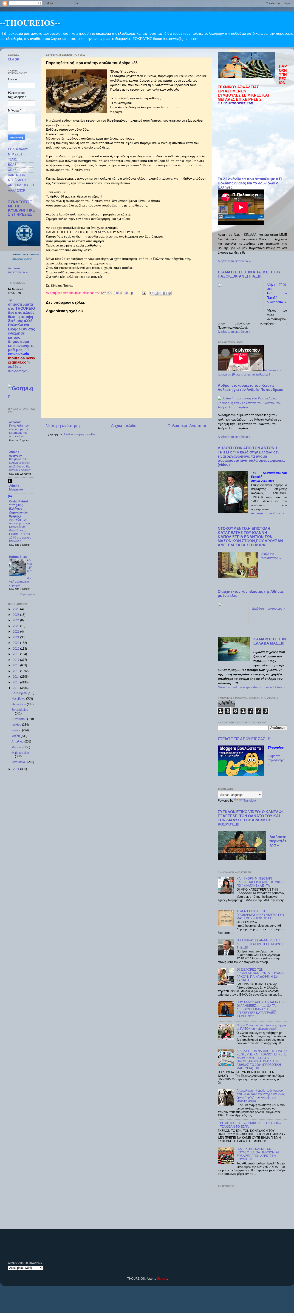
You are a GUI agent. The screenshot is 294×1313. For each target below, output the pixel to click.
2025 (16, 614)
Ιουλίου (16, 724)
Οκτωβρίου (19, 704)
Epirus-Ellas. (18, 557)
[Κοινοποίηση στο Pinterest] (169, 293)
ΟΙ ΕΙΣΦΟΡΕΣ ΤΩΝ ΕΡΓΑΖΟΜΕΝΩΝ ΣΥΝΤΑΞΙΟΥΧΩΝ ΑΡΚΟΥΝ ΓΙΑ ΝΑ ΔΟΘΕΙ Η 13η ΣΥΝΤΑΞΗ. (260, 975)
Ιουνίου (16, 730)
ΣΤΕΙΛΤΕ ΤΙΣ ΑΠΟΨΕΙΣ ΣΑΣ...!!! (244, 739)
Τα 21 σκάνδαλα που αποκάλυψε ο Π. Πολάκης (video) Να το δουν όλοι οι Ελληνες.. (250, 183)
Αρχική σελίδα (123, 425)
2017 (16, 660)
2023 (16, 626)
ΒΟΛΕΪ (12, 164)
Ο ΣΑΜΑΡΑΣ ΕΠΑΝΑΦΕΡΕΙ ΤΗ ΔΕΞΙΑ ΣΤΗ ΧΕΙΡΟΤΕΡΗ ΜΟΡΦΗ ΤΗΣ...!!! (260, 944)
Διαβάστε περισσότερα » (234, 261)
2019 (16, 648)
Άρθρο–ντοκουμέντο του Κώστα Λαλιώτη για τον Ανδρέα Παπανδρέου (250, 388)
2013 (16, 682)
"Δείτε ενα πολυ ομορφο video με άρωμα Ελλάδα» (251, 687)
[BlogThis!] (156, 293)
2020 (16, 643)
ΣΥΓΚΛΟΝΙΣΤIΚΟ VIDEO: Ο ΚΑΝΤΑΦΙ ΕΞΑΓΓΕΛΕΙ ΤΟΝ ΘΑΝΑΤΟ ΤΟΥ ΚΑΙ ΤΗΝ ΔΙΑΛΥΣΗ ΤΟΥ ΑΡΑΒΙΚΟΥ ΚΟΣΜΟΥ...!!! (250, 818)
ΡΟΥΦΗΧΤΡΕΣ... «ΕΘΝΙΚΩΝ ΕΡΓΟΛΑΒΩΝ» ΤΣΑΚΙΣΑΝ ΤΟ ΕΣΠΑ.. (250, 1125)
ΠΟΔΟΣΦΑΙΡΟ (18, 149)
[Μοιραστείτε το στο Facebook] (165, 293)
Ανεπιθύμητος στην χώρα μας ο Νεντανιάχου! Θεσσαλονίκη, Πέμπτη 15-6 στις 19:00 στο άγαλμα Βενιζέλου (20, 530)
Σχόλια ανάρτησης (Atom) (81, 434)
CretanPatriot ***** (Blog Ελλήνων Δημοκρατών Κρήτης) (18, 509)
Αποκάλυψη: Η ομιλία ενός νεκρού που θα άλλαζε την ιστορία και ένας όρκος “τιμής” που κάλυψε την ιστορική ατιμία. (261, 1096)
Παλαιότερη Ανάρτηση (187, 425)
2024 (16, 620)
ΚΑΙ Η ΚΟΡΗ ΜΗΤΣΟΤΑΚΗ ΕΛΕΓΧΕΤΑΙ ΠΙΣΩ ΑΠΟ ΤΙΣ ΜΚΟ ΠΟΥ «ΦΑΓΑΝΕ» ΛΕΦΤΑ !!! (259, 882)
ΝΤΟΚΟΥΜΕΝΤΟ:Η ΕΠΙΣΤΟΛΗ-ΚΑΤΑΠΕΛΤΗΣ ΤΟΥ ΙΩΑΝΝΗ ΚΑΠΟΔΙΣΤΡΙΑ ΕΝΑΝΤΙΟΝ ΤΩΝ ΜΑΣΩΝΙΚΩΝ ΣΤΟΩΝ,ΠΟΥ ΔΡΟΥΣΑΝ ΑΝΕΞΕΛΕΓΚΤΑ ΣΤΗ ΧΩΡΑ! (250, 537)
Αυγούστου (19, 719)
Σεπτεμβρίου (19, 709)
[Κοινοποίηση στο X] (160, 293)
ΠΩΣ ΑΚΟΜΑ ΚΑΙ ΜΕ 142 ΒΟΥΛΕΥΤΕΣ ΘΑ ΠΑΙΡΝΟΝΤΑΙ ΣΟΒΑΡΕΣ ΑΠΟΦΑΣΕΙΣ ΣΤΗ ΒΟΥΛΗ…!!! (258, 1154)
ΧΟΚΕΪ (12, 170)
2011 (16, 769)
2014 (16, 676)
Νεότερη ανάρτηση (63, 425)
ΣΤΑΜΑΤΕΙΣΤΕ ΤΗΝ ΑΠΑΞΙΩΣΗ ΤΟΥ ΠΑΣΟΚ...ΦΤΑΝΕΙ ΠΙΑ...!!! (249, 274)
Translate (249, 800)
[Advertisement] (252, 141)
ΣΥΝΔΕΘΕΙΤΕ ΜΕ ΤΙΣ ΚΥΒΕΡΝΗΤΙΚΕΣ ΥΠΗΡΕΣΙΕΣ (21, 208)
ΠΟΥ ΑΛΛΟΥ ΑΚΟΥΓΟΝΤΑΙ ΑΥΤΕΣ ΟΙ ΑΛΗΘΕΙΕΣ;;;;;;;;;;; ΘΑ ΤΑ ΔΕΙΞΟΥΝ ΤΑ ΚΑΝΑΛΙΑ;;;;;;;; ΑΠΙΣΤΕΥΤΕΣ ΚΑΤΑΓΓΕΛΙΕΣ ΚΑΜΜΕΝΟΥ (260, 1009)
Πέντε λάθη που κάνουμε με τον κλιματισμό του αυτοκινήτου (19, 431)
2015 (16, 671)
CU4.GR (13, 59)
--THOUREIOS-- (30, 23)
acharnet (15, 422)
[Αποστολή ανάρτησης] (143, 293)
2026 (16, 609)
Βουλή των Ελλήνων (22, 259)
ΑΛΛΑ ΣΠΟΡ (16, 190)
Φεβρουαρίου (20, 752)
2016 (16, 665)
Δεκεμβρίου (19, 693)
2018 (16, 654)
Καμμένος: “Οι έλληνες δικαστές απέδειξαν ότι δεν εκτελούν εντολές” (20, 465)
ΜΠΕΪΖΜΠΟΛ (17, 180)
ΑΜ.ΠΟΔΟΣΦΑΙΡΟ (21, 185)
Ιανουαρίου (19, 762)
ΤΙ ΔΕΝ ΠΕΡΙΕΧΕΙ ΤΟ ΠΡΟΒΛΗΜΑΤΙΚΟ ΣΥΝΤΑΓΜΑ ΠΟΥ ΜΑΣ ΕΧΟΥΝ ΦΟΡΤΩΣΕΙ (261, 915)
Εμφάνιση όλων (27, 594)
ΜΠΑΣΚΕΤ (15, 154)
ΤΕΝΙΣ (12, 159)
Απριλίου (17, 741)
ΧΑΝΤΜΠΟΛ (16, 175)
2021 (16, 637)
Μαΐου (16, 736)
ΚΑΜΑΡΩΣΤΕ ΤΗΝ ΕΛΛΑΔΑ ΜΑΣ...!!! (269, 641)
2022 (16, 631)
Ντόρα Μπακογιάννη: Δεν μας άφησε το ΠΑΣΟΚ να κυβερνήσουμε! (261, 1027)
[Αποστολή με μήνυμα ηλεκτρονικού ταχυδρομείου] (152, 293)
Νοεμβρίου (18, 698)
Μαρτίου (17, 747)
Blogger (162, 1278)
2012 (16, 688)
